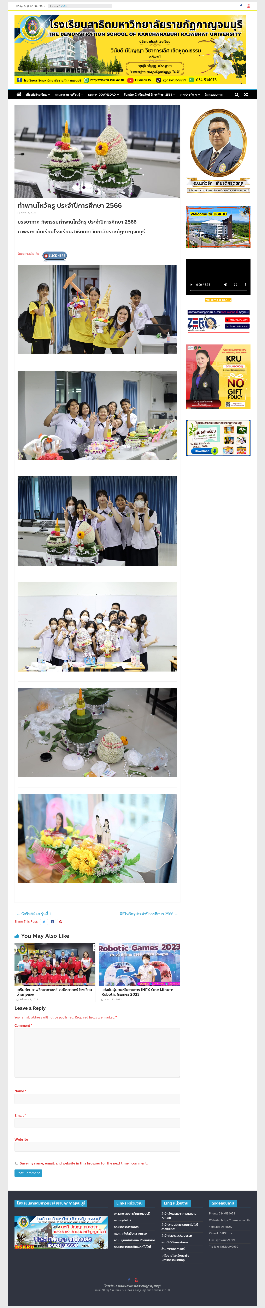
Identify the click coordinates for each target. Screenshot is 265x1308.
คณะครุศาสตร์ (122, 1220)
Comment (23, 1025)
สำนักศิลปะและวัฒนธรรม (176, 1236)
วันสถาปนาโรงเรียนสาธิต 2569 (78, 6)
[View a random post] (246, 94)
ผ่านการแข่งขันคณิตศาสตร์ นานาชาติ (131, 990)
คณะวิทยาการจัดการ (126, 1227)
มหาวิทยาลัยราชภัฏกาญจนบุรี (132, 1214)
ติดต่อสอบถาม (214, 94)
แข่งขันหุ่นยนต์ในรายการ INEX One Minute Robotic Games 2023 (52, 992)
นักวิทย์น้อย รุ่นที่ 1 (34, 913)
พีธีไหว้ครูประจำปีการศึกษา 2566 (149, 913)
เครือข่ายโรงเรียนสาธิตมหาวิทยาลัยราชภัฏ (175, 1257)
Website (21, 1139)
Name (20, 1091)
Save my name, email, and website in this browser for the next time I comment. (84, 1163)
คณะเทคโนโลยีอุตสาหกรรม (130, 1233)
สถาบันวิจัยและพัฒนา (174, 1242)
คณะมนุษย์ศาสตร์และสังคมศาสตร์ (134, 1240)
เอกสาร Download (102, 94)
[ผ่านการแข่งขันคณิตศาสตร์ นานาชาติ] (140, 945)
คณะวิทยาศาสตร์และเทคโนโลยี (132, 1247)
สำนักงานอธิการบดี (173, 1249)
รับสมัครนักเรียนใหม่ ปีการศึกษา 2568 (148, 94)
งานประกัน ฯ (188, 94)
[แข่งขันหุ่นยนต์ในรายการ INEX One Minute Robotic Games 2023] (55, 945)
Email (20, 1115)
